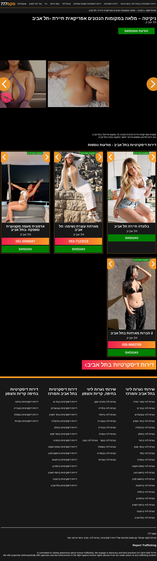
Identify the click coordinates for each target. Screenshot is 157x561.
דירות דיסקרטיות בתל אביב (120, 365)
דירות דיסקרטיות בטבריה (26, 408)
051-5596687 (25, 241)
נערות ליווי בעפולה (107, 446)
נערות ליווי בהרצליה (145, 427)
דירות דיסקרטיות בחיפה (26, 401)
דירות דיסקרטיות (111, 4)
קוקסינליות (21, 4)
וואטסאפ (131, 238)
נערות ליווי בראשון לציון (143, 479)
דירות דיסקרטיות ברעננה (65, 479)
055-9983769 (131, 345)
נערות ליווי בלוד (147, 453)
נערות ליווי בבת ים (146, 408)
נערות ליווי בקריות (107, 459)
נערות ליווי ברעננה (146, 511)
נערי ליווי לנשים (35, 4)
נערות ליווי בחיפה (107, 414)
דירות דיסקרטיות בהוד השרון (63, 414)
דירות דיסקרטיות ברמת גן (64, 466)
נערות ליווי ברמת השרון (143, 504)
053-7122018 (78, 241)
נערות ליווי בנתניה (146, 459)
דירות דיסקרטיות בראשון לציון (62, 453)
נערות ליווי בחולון (146, 434)
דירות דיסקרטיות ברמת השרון (62, 472)
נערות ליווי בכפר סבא (144, 446)
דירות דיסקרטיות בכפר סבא (63, 434)
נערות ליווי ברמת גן (145, 498)
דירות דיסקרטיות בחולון (65, 427)
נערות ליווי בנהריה (107, 427)
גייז (46, 4)
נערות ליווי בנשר (108, 440)
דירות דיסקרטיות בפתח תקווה (62, 446)
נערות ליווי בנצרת (107, 434)
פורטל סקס (151, 10)
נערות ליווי (66, 4)
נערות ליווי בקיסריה (106, 453)
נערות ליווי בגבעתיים (145, 414)
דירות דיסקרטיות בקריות (26, 421)
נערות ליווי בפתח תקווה (143, 466)
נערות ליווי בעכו (90, 440)
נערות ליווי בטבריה (107, 421)
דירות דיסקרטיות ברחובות (64, 459)
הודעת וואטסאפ (136, 31)
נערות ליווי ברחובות (145, 485)
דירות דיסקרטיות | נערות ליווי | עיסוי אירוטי (138, 4)
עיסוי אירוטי (54, 4)
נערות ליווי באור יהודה (144, 401)
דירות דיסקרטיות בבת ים (65, 401)
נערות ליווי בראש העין (144, 472)
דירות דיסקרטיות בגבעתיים (64, 408)
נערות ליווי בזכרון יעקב (105, 401)
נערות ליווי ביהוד (147, 440)
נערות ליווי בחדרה (107, 408)
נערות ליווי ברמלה (146, 492)
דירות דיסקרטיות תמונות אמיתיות (87, 4)
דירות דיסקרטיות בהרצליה (64, 421)
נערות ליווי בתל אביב (145, 517)
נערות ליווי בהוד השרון (144, 421)
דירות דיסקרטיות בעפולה (26, 414)
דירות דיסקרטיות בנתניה (65, 440)
